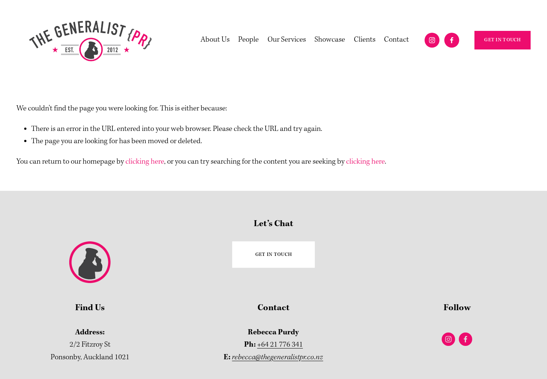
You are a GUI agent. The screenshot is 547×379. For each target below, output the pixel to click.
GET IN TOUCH (502, 40)
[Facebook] (451, 40)
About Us (215, 40)
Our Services (287, 40)
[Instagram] (432, 40)
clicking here (144, 162)
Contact (396, 40)
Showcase (329, 40)
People (248, 40)
